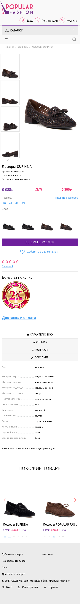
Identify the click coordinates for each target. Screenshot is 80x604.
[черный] (9, 222)
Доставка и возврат (13, 574)
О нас (5, 567)
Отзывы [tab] (41, 342)
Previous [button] (7, 50)
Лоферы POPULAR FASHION (60, 524)
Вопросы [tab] (41, 349)
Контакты (47, 554)
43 (23, 203)
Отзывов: (7, 266)
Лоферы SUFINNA (15, 524)
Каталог (16, 30)
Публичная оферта (12, 554)
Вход (30, 20)
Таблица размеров (66, 197)
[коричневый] (47, 222)
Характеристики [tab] (41, 334)
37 (9, 536)
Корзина (72, 20)
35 (54, 536)
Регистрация (50, 20)
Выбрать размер (40, 242)
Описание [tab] (41, 357)
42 (16, 203)
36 (5, 536)
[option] (10, 66)
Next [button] (7, 160)
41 (10, 203)
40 (4, 203)
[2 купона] (40, 295)
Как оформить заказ (13, 561)
